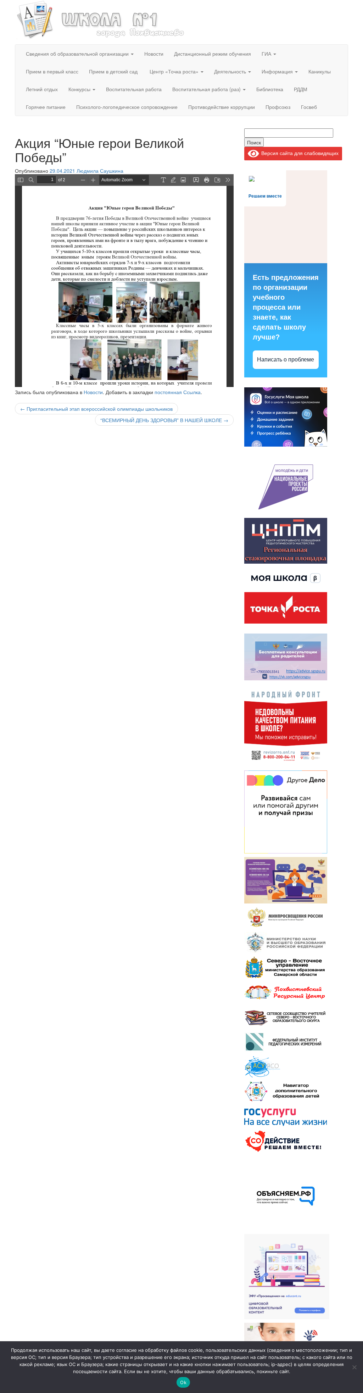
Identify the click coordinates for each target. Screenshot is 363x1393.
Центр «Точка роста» (174, 71)
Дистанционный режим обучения (212, 53)
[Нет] (354, 1367)
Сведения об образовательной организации (78, 53)
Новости (153, 53)
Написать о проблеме (285, 359)
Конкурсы (80, 89)
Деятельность (230, 71)
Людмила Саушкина (100, 170)
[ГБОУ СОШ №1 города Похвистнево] (100, 18)
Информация (278, 71)
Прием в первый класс (52, 71)
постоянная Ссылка (178, 392)
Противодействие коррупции (221, 106)
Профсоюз (278, 106)
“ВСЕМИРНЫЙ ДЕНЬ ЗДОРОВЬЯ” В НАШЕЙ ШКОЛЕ (164, 420)
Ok (183, 1382)
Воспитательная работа (134, 89)
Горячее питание (46, 106)
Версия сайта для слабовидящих (299, 152)
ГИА (267, 53)
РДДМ (300, 89)
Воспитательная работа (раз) (207, 89)
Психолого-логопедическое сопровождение (127, 106)
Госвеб (309, 106)
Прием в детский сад (113, 71)
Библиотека (269, 89)
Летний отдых (42, 89)
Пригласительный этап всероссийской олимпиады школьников (96, 408)
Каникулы (319, 71)
